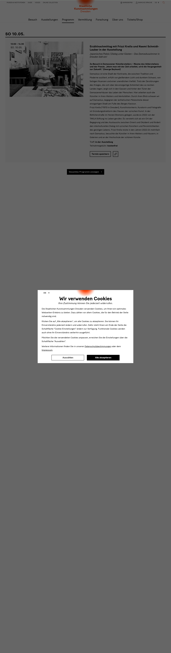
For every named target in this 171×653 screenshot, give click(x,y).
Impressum (47, 350)
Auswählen (68, 357)
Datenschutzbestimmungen (98, 346)
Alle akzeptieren (103, 357)
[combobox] (46, 293)
